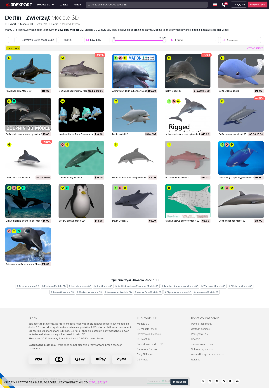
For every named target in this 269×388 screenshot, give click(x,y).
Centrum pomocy (200, 329)
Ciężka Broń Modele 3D (149, 292)
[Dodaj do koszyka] (40, 84)
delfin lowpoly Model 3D (71, 177)
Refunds (195, 359)
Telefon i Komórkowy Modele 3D (180, 286)
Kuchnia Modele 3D (81, 286)
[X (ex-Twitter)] (210, 382)
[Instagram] (203, 382)
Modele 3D (143, 323)
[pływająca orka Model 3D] (28, 71)
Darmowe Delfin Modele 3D (38, 40)
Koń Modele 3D (104, 286)
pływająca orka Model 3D (19, 91)
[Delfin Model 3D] (134, 115)
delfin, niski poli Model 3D (18, 177)
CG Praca (142, 359)
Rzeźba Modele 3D (29, 286)
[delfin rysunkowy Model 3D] (241, 115)
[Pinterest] (217, 382)
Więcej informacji (98, 381)
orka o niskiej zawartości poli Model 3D (26, 220)
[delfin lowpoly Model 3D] (81, 158)
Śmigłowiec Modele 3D (119, 292)
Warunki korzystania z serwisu (207, 354)
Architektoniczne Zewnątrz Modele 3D (137, 286)
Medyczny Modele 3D (90, 292)
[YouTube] (237, 382)
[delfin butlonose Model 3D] (241, 201)
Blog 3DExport (145, 354)
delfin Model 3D (173, 91)
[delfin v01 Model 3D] (241, 71)
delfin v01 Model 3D (229, 91)
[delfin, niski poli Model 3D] (28, 158)
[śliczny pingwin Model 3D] (81, 201)
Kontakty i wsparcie (205, 318)
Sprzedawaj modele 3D (150, 344)
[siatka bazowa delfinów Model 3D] (187, 201)
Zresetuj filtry (255, 48)
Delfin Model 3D (120, 134)
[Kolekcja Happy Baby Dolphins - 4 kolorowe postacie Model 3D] (81, 115)
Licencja (195, 339)
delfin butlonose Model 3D (232, 220)
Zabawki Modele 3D (63, 292)
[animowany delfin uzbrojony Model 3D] (28, 244)
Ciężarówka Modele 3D (178, 292)
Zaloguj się (239, 4)
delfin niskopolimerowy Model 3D (75, 91)
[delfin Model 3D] (187, 71)
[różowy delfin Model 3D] (187, 158)
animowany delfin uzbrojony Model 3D (25, 264)
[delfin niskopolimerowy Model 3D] (81, 71)
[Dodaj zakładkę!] (46, 84)
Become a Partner (147, 349)
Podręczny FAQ (199, 334)
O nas (32, 318)
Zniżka (67, 40)
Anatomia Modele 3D (207, 292)
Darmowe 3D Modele (149, 334)
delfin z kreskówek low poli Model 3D (131, 177)
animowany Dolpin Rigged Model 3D (237, 177)
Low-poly (95, 40)
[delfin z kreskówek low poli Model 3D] (134, 158)
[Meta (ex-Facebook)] (224, 382)
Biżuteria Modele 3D (241, 286)
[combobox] (196, 40)
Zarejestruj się (257, 4)
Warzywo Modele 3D (214, 286)
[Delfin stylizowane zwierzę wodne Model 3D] (28, 115)
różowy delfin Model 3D (177, 177)
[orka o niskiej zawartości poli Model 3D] (28, 201)
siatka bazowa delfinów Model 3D (182, 220)
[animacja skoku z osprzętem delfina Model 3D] (187, 115)
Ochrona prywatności (203, 349)
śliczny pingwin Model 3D (72, 220)
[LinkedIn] (230, 382)
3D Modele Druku (147, 329)
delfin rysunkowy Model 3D (232, 134)
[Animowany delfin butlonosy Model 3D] (134, 71)
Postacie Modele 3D (55, 286)
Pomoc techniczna (201, 323)
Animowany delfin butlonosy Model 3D (131, 91)
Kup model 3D (147, 318)
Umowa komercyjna (202, 344)
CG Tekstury (143, 339)
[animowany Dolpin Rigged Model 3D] (241, 158)
